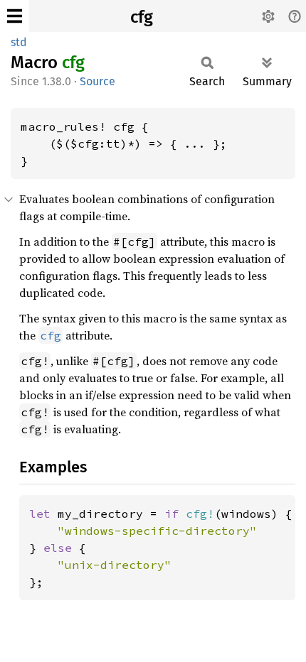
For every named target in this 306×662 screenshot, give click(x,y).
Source (97, 81)
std (19, 42)
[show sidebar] (14, 16)
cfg (141, 17)
